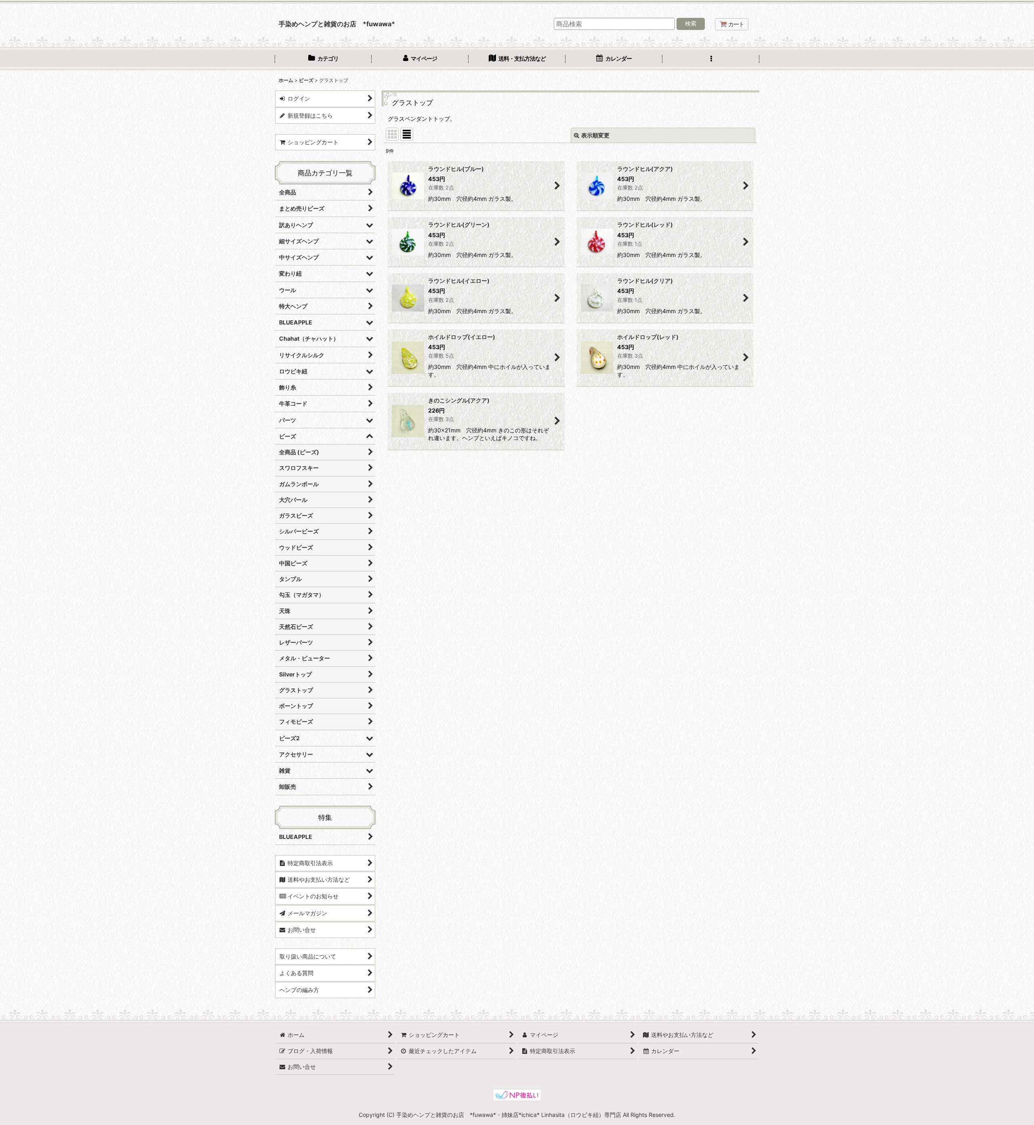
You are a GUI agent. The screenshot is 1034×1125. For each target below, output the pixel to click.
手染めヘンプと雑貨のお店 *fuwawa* (337, 24)
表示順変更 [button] (595, 135)
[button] (710, 59)
